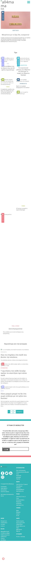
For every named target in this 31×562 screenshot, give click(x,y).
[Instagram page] (2, 477)
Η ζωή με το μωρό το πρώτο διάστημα (21, 209)
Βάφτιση (18, 531)
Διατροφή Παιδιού (20, 500)
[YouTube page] (11, 473)
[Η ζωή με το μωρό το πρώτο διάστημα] (23, 147)
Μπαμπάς (18, 512)
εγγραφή (6, 449)
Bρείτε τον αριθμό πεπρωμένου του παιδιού (22, 86)
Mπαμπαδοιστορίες (5, 531)
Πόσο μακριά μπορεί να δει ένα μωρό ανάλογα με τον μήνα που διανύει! (14, 396)
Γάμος (17, 527)
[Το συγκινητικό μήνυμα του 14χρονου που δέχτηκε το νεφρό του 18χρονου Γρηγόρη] (23, 60)
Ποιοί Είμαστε (4, 488)
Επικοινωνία (4, 486)
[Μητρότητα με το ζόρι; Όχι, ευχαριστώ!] (15, 20)
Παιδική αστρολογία (5, 535)
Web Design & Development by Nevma (7, 495)
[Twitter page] (7, 473)
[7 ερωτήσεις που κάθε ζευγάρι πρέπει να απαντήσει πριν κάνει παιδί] (15, 364)
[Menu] (28, 2)
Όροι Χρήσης (4, 490)
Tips (2, 64)
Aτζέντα (3, 526)
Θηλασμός (18, 487)
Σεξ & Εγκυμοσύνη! (15, 329)
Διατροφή (18, 477)
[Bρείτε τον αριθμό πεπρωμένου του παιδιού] (23, 80)
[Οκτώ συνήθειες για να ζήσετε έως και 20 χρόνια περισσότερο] (8, 59)
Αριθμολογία (3, 536)
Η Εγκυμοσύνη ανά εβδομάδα (22, 472)
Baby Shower (19, 529)
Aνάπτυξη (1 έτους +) (21, 496)
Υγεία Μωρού (19, 486)
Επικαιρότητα (18, 62)
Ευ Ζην (17, 515)
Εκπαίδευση (18, 503)
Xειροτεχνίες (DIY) (20, 522)
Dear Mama (3, 540)
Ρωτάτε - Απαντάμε (20, 536)
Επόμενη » (19, 411)
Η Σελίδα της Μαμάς (5, 533)
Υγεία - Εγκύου (2, 219)
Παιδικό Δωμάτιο (20, 521)
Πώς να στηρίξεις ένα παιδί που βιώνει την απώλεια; (14, 356)
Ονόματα (3, 538)
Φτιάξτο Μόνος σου (20, 526)
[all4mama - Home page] (8, 4)
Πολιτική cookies (5, 491)
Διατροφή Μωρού (20, 489)
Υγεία (17, 474)
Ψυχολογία (18, 475)
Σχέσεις (18, 514)
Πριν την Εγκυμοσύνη (20, 470)
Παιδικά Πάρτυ (19, 524)
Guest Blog (2, 17)
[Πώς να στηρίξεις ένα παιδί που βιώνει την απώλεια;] (15, 349)
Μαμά (17, 510)
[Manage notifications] (3, 558)
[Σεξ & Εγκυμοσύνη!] (15, 270)
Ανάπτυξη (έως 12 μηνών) (22, 484)
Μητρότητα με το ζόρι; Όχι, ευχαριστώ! (15, 35)
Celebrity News (4, 522)
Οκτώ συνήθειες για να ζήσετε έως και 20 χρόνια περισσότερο (8, 68)
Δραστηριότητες (20, 491)
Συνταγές (3, 524)
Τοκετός (18, 479)
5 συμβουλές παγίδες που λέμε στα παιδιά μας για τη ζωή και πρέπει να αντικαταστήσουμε (7, 91)
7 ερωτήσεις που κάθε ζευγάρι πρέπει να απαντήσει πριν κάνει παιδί (14, 373)
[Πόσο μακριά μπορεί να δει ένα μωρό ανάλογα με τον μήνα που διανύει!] (15, 387)
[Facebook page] (2, 473)
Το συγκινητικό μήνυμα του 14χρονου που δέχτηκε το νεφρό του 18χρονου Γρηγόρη (23, 71)
